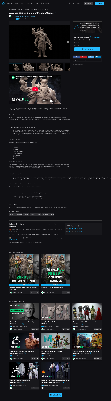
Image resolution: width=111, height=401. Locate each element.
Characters (19, 214)
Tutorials (12, 18)
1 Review (79, 228)
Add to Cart (89, 49)
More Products (55, 395)
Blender (39, 214)
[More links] (108, 3)
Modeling (26, 214)
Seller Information (30, 16)
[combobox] (55, 3)
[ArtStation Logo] (3, 3)
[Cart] (74, 3)
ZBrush (52, 214)
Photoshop (45, 214)
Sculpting (32, 214)
